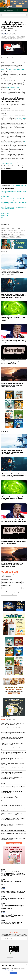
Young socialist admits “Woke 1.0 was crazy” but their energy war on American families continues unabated (13, 787)
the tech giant (4, 95)
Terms (11, 957)
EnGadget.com (4, 215)
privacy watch (5, 234)
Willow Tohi (9, 292)
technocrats (16, 38)
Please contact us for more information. (9, 595)
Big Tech (6, 20)
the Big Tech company (20, 118)
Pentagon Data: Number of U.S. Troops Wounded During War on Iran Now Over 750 (12, 724)
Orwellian (7, 37)
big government (7, 36)
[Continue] (25, 938)
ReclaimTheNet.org (5, 213)
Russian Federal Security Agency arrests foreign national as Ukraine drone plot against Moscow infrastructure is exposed (12, 738)
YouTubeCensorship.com (6, 163)
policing (17, 37)
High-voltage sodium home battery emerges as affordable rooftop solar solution (11, 801)
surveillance (6, 38)
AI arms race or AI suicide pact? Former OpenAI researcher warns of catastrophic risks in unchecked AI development (13, 295)
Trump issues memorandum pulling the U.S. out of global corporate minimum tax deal (13, 341)
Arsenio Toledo (9, 30)
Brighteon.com (23, 185)
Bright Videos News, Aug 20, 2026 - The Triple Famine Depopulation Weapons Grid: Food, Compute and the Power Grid (13, 915)
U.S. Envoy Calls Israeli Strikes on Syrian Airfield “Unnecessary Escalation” (12, 744)
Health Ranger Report (6, 867)
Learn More (6, 972)
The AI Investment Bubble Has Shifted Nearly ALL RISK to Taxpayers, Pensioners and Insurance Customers (12, 907)
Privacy (8, 957)
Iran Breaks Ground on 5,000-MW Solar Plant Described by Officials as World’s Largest (11, 814)
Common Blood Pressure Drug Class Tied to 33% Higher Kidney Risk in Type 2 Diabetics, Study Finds (12, 829)
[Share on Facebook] (8, 33)
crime (15, 36)
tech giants (11, 38)
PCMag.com (3, 217)
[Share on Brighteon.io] (5, 33)
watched (20, 38)
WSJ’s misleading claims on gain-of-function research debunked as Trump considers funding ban (12, 272)
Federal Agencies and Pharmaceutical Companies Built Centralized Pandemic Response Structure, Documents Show (13, 754)
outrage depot (12, 37)
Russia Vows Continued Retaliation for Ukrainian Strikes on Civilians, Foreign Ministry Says (12, 773)
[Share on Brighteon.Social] (2, 33)
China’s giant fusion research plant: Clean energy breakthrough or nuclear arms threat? (13, 318)
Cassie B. (8, 269)
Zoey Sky (8, 360)
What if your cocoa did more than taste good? (11, 805)
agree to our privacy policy (8, 970)
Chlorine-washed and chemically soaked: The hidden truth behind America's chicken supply (13, 796)
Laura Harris (9, 338)
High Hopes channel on (15, 185)
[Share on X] (11, 33)
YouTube (24, 38)
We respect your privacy (14, 941)
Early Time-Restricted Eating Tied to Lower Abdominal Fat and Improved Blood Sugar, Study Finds (13, 834)
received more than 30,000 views (12, 87)
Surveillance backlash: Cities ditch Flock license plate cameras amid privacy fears (13, 839)
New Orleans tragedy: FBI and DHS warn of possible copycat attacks (13, 362)
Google (18, 36)
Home (2, 20)
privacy (20, 37)
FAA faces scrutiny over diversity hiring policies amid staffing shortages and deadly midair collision (12, 385)
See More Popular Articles (14, 843)
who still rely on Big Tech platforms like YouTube (11, 167)
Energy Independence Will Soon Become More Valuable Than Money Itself (13, 899)
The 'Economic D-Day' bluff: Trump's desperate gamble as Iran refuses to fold (12, 778)
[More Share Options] (15, 33)
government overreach (13, 230)
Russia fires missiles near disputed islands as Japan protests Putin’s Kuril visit (12, 748)
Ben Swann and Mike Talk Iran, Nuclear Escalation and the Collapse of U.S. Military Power (12, 883)
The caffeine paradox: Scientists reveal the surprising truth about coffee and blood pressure (13, 819)
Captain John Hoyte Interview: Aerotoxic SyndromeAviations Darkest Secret (11, 923)
